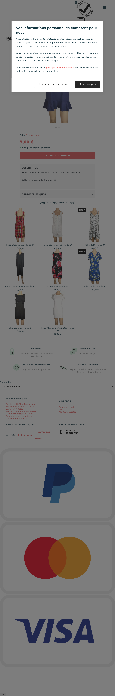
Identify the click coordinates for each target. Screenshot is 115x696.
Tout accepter (88, 84)
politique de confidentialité (60, 68)
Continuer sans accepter (53, 84)
